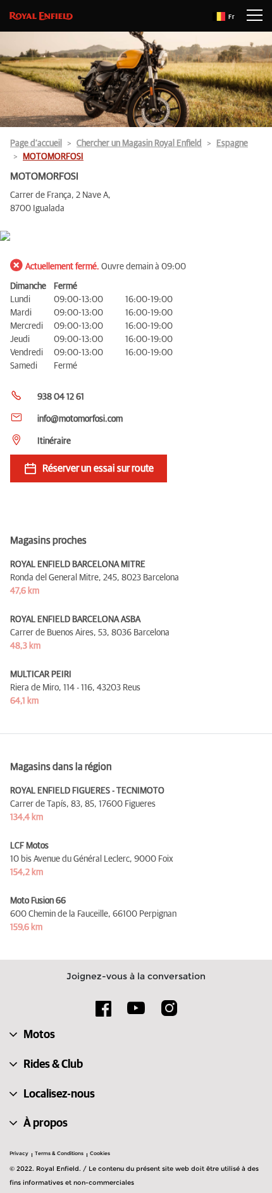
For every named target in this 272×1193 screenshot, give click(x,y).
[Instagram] (169, 1013)
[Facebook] (104, 1013)
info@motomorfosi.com (80, 419)
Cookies (100, 1153)
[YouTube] (136, 1013)
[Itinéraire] (136, 237)
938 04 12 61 (60, 397)
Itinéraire (54, 441)
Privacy (18, 1153)
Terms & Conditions (59, 1153)
